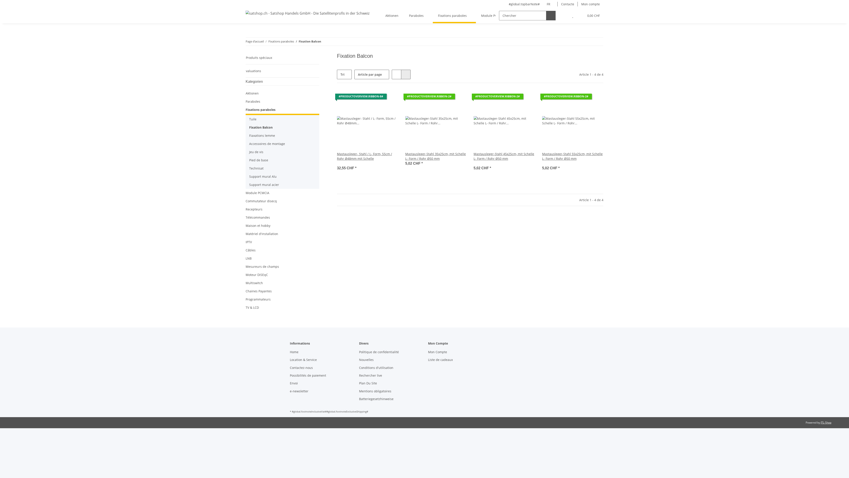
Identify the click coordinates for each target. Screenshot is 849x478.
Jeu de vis (256, 152)
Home (294, 352)
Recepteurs (254, 209)
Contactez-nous (301, 368)
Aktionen (252, 93)
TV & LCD (252, 307)
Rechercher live (370, 375)
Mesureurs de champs (262, 266)
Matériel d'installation (262, 234)
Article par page (370, 74)
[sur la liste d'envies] (391, 97)
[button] (564, 15)
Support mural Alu (263, 176)
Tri (342, 74)
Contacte (567, 4)
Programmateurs (258, 299)
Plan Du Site (368, 383)
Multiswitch (254, 283)
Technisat (256, 168)
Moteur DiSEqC (257, 275)
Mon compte (590, 4)
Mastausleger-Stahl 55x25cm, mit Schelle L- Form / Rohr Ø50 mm (572, 156)
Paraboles (253, 101)
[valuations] (343, 163)
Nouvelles (366, 360)
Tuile (252, 119)
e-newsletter (299, 391)
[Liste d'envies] (573, 15)
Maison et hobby (258, 226)
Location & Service (303, 360)
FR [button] (548, 4)
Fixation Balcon (261, 127)
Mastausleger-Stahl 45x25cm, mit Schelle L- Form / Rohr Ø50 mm (504, 156)
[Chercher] (551, 15)
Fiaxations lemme (262, 135)
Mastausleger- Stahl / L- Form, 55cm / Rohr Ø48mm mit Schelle (364, 156)
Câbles (251, 250)
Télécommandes (258, 217)
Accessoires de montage (267, 144)
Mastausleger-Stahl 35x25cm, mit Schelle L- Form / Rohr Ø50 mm (435, 156)
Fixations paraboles (260, 110)
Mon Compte (437, 352)
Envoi (294, 383)
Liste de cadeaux (440, 360)
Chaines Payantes (259, 291)
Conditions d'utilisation (376, 368)
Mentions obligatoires (375, 391)
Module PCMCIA (257, 193)
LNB (249, 258)
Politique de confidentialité (379, 352)
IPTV (249, 242)
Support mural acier (264, 185)
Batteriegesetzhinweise (376, 399)
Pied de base (258, 160)
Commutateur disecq (261, 201)
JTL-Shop (826, 422)
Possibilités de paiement (308, 375)
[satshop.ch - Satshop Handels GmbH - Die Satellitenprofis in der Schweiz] (307, 13)
